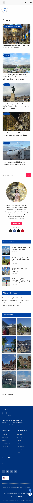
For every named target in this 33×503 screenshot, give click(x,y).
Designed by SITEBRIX (16, 497)
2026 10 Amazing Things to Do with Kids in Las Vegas (21, 248)
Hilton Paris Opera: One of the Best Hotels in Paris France (16, 47)
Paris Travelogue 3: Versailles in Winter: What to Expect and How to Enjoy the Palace (16, 106)
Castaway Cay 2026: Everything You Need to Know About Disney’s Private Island (21, 280)
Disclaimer (27, 487)
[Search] (28, 175)
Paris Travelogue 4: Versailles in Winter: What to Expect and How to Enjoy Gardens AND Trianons (16, 77)
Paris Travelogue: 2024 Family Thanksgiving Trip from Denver (14, 163)
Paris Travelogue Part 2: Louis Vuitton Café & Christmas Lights (15, 134)
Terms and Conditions (17, 487)
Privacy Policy (6, 487)
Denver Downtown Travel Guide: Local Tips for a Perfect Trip (19, 269)
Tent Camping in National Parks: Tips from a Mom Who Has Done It (21, 259)
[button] (4, 2)
